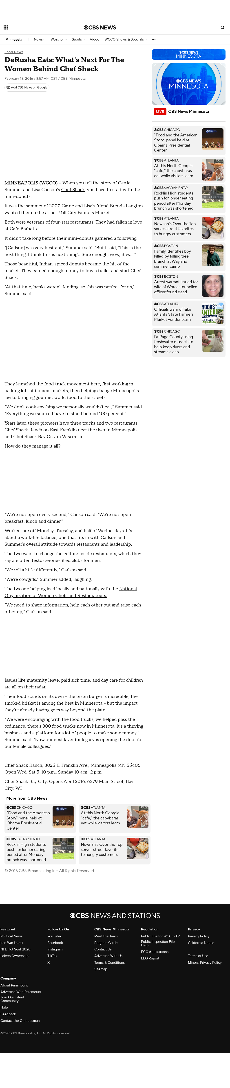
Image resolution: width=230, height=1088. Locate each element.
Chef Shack (73, 190)
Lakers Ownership (14, 956)
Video (94, 39)
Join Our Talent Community (12, 999)
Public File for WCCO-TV (160, 936)
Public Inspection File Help (158, 943)
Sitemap (100, 969)
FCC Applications (154, 952)
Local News (13, 52)
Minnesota (13, 39)
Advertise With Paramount (20, 992)
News (39, 39)
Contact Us (103, 949)
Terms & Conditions (109, 962)
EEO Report (150, 958)
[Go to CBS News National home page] (100, 27)
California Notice (201, 943)
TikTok (52, 956)
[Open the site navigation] (36, 27)
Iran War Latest (11, 943)
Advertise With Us (108, 956)
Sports (77, 39)
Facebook (55, 943)
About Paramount (14, 985)
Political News (11, 936)
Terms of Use (198, 956)
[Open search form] (223, 27)
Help (4, 1007)
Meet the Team (106, 936)
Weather (58, 39)
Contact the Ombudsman (20, 1020)
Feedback (8, 1014)
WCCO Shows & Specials (125, 39)
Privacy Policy (199, 936)
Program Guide (106, 943)
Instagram (55, 949)
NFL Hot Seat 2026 (15, 949)
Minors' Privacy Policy (205, 962)
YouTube (54, 936)
